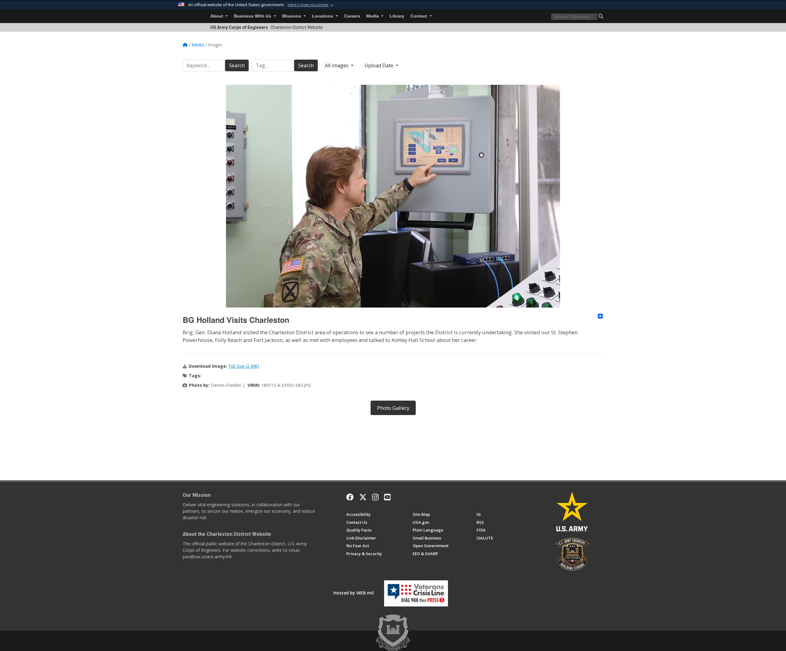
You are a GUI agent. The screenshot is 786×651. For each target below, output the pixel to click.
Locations (323, 16)
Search (237, 65)
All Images (337, 65)
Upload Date (379, 65)
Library (397, 16)
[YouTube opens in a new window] (387, 497)
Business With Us (253, 16)
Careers (352, 16)
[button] (311, 5)
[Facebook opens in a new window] (350, 497)
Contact (419, 16)
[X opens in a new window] (363, 497)
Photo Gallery (393, 407)
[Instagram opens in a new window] (375, 497)
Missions (292, 16)
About (217, 16)
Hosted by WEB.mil (353, 593)
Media (373, 16)
